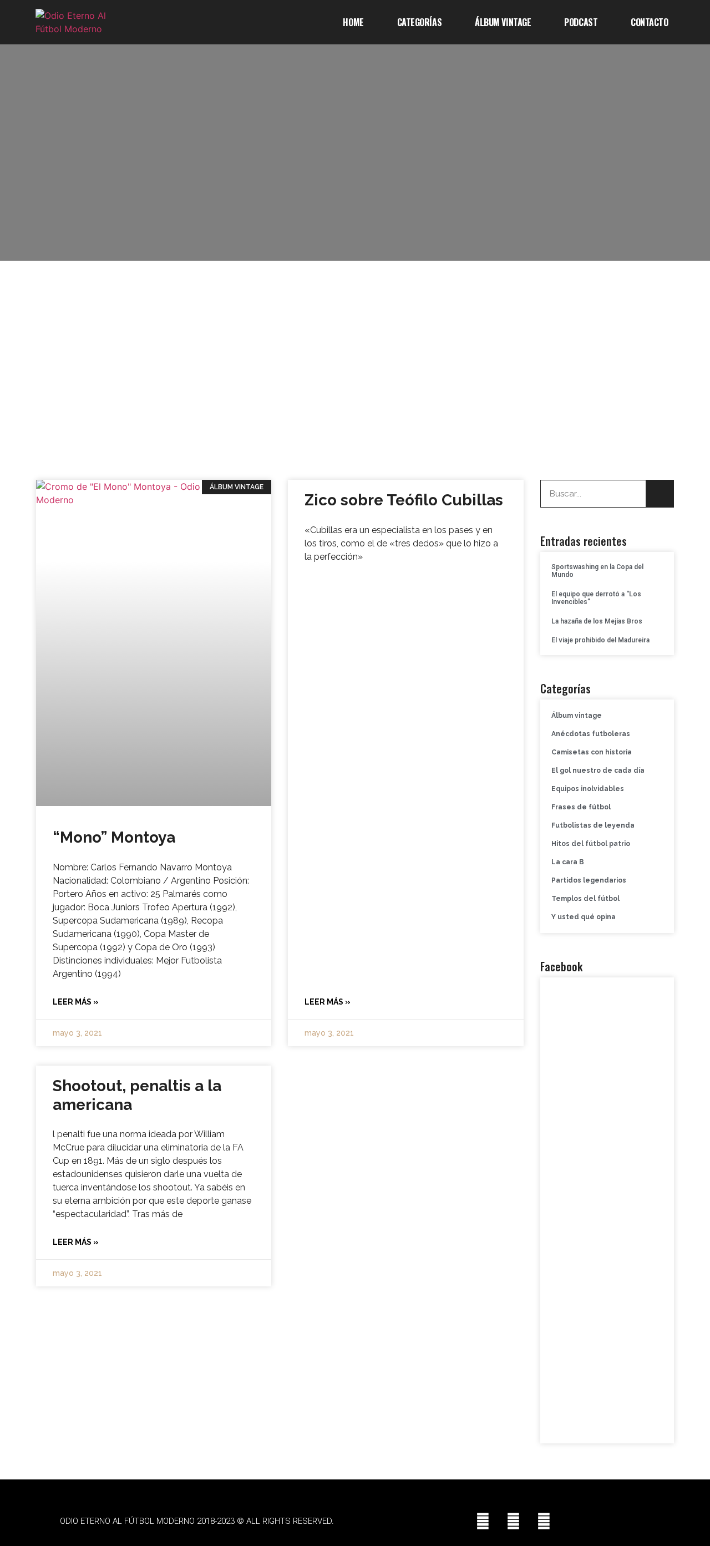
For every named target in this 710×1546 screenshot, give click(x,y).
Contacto (649, 22)
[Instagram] (543, 1521)
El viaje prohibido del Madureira (600, 640)
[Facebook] (482, 1521)
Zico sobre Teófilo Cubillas (404, 500)
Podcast (580, 22)
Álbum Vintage (503, 22)
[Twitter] (513, 1521)
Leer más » (76, 1001)
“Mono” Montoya (114, 837)
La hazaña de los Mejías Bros (596, 621)
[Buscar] (659, 493)
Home (353, 22)
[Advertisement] (355, 366)
